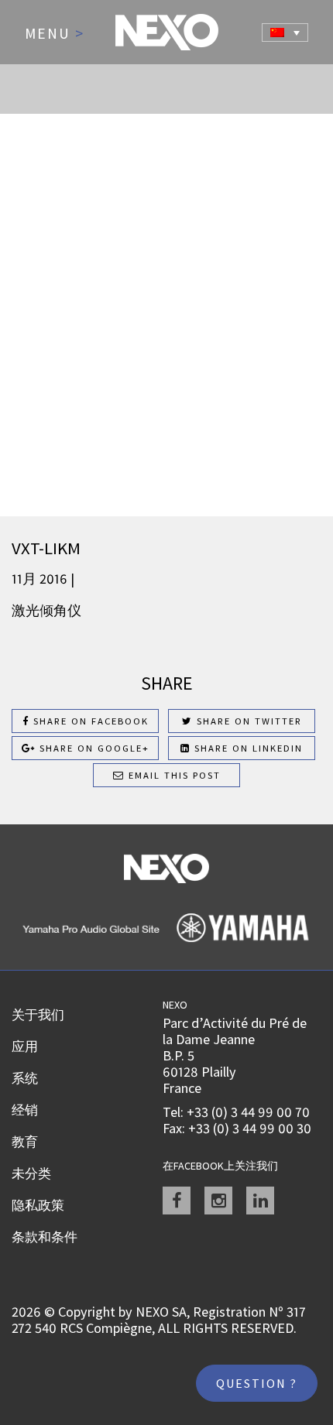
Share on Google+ (92, 748)
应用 (25, 1046)
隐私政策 (38, 1205)
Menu (54, 34)
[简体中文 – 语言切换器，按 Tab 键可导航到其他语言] (285, 32)
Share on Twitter (247, 721)
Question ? (256, 1383)
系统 (25, 1078)
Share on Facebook (89, 721)
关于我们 (38, 1014)
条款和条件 (44, 1236)
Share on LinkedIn (247, 748)
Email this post (173, 775)
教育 (25, 1141)
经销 (25, 1109)
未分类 (31, 1173)
